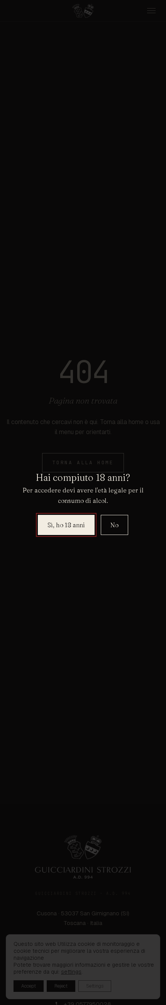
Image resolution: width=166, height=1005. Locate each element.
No (114, 525)
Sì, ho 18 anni (66, 525)
